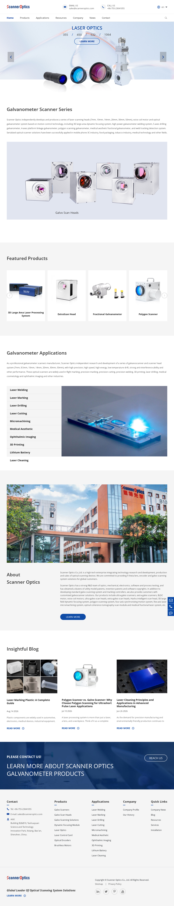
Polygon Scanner (148, 314)
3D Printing (17, 444)
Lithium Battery (20, 452)
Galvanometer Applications (37, 353)
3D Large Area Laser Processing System (26, 314)
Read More (14, 728)
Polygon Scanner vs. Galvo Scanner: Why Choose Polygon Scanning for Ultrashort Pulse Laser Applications (87, 703)
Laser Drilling (18, 405)
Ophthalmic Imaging (23, 437)
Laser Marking (19, 397)
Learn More (27, 206)
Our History (128, 814)
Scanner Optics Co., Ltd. (118, 880)
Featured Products (27, 258)
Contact (106, 17)
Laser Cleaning (19, 460)
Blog (153, 814)
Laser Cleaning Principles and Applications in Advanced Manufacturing (135, 703)
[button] (11, 57)
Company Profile (131, 809)
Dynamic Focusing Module (67, 825)
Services (155, 825)
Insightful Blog (23, 649)
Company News (158, 809)
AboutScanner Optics (23, 578)
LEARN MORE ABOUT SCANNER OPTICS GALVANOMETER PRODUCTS (60, 769)
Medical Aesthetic (21, 429)
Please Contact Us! (24, 757)
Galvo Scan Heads (66, 155)
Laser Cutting (18, 413)
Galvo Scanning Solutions (107, 168)
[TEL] (171, 606)
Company (78, 17)
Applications (42, 17)
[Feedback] (171, 613)
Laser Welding (19, 390)
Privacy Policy (114, 884)
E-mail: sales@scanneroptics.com (24, 814)
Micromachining (20, 421)
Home (10, 17)
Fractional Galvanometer (107, 314)
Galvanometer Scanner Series (39, 109)
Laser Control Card (63, 835)
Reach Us (156, 758)
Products (25, 17)
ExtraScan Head (67, 314)
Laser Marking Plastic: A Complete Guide (28, 701)
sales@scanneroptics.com (81, 8)
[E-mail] (171, 600)
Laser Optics (147, 158)
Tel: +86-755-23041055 (19, 809)
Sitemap (99, 884)
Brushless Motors (62, 845)
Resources (61, 17)
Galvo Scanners (27, 162)
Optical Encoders (62, 840)
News (93, 17)
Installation (156, 830)
